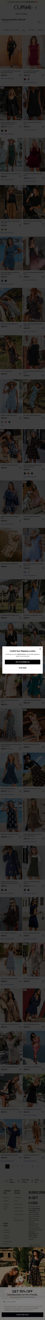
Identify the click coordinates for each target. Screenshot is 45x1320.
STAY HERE (22, 668)
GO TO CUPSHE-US (22, 662)
